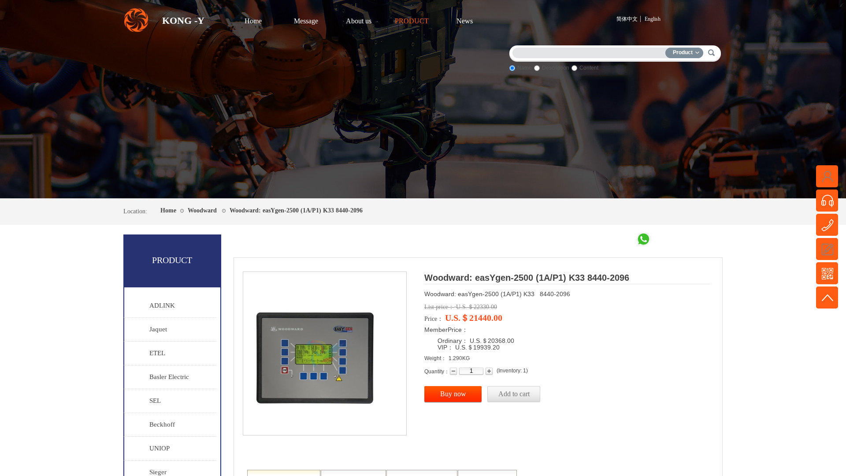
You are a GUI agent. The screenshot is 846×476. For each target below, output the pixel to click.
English (652, 19)
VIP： (445, 347)
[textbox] (591, 51)
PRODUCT (412, 21)
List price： (439, 307)
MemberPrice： (446, 330)
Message (306, 21)
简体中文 (627, 19)
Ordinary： (453, 340)
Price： (433, 319)
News (464, 21)
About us (358, 21)
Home (253, 21)
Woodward (202, 210)
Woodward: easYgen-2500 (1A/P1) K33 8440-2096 (296, 210)
